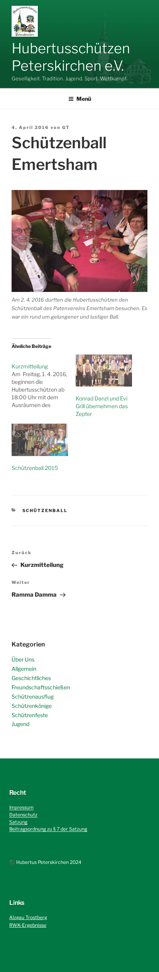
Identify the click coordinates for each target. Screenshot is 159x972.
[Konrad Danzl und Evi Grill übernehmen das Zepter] (104, 371)
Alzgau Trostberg (28, 917)
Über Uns (23, 659)
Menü (83, 98)
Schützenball (45, 510)
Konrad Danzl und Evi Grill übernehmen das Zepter (102, 406)
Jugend (20, 724)
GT (66, 127)
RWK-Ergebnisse (27, 925)
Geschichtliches (31, 678)
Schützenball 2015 (35, 468)
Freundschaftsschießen (41, 687)
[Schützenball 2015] (40, 440)
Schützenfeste (30, 715)
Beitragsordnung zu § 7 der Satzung (48, 829)
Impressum (21, 807)
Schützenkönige (32, 705)
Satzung (18, 822)
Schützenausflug (33, 696)
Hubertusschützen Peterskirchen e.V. (71, 57)
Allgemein (24, 668)
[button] (25, 21)
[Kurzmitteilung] (44, 382)
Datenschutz (23, 815)
